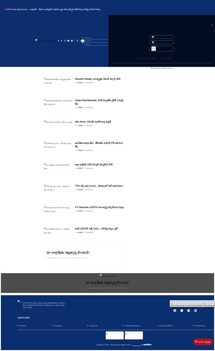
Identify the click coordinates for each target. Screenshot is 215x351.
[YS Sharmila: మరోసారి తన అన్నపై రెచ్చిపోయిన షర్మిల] (58, 211)
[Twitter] (181, 311)
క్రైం (62, 9)
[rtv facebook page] (59, 41)
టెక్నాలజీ (82, 9)
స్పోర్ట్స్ (87, 9)
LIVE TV (9, 9)
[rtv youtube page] (69, 41)
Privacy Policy (167, 58)
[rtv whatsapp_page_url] (72, 41)
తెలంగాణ (25, 9)
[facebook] (174, 311)
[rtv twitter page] (62, 41)
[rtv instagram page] (65, 41)
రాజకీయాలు (56, 9)
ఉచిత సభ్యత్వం (204, 342)
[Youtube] (195, 311)
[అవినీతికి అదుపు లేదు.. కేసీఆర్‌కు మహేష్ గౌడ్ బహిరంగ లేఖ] (58, 147)
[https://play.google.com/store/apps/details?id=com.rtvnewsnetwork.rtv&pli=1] (187, 307)
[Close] (212, 25)
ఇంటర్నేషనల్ (48, 9)
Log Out (86, 43)
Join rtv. (161, 29)
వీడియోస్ (92, 9)
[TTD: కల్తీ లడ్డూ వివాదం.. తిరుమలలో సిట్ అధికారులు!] (58, 190)
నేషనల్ (41, 9)
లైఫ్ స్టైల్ (71, 9)
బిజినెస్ (76, 9)
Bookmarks (88, 37)
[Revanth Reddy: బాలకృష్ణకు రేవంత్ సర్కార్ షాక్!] (58, 83)
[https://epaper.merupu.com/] (134, 335)
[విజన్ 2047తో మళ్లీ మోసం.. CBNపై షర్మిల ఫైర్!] (58, 232)
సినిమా (66, 9)
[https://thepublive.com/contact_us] (146, 345)
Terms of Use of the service (147, 58)
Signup (170, 68)
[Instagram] (188, 311)
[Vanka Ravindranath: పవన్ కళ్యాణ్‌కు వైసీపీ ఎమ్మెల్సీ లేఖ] (58, 104)
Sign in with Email (163, 48)
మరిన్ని (98, 9)
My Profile (87, 40)
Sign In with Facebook (164, 42)
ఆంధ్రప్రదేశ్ (33, 9)
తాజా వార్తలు (17, 9)
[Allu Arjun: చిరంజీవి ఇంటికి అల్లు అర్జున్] (58, 122)
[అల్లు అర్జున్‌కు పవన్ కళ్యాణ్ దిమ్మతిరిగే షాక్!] (58, 168)
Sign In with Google (163, 37)
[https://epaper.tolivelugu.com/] (115, 335)
